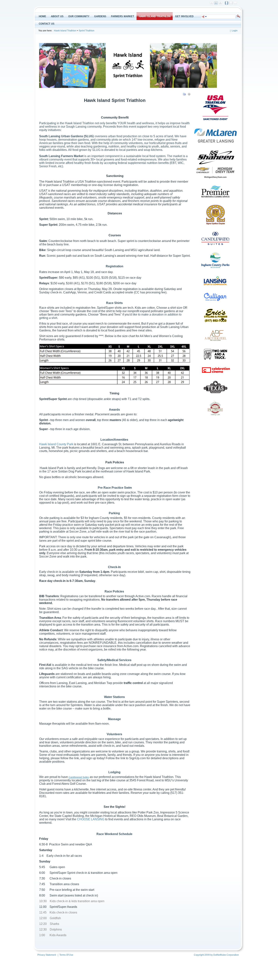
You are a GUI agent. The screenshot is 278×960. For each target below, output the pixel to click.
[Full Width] (235, 3)
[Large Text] (220, 3)
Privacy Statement (46, 955)
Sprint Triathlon (86, 30)
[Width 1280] (231, 3)
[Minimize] (189, 95)
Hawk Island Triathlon (65, 30)
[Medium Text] (216, 3)
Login (235, 30)
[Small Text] (212, 3)
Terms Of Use (66, 955)
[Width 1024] (227, 3)
